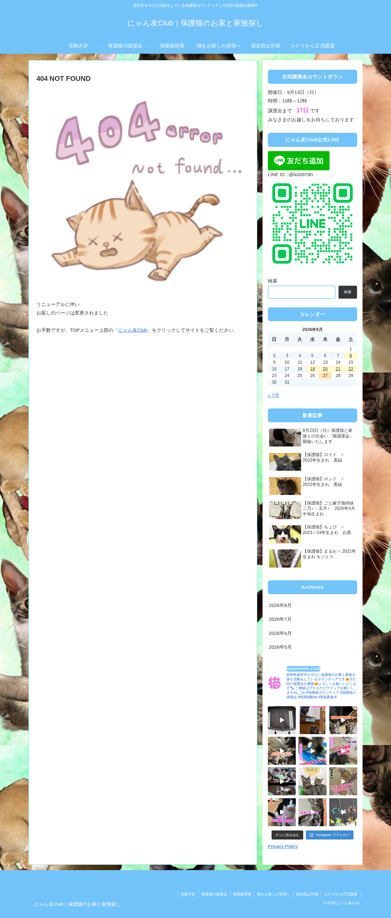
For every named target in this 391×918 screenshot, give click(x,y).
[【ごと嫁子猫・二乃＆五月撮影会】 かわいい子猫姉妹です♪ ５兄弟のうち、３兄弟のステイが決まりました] (312, 812)
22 (350, 369)
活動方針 (188, 894)
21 (338, 369)
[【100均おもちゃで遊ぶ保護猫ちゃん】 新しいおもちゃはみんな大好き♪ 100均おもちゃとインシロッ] (312, 751)
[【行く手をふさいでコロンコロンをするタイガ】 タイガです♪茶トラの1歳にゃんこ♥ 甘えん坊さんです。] (343, 781)
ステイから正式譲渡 (340, 894)
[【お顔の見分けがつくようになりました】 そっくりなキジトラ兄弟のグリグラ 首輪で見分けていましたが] (312, 781)
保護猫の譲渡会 (214, 894)
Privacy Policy (283, 846)
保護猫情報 (242, 894)
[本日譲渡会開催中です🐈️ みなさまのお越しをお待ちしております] (282, 720)
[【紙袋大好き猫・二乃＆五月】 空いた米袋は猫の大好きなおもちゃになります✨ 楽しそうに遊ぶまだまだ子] (343, 720)
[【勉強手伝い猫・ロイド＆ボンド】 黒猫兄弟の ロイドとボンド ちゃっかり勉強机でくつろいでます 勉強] (312, 720)
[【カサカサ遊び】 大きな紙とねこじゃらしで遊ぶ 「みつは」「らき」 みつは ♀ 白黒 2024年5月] (343, 751)
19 (312, 369)
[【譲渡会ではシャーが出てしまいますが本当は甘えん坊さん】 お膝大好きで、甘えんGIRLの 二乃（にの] (282, 751)
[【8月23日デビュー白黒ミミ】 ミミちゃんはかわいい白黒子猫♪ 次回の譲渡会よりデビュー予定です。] (282, 812)
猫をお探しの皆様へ (273, 894)
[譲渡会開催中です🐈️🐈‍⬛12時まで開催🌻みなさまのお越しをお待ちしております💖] (343, 812)
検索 (272, 281)
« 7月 (273, 395)
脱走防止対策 (307, 894)
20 (325, 369)
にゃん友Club (132, 330)
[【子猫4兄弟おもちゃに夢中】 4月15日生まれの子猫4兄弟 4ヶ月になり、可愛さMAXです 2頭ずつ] (282, 781)
